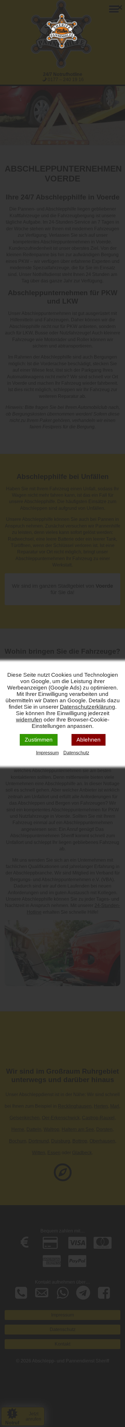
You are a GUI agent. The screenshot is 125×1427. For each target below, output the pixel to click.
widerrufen (29, 720)
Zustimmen (39, 740)
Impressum (47, 752)
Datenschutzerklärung (87, 707)
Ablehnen (88, 740)
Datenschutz (76, 752)
